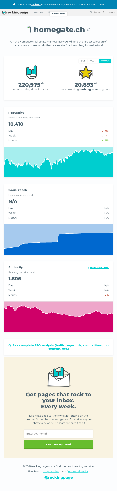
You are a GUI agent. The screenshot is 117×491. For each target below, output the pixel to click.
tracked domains (78, 471)
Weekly (93, 61)
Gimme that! (58, 14)
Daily (83, 61)
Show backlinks (99, 267)
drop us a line (51, 471)
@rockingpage (58, 477)
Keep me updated (58, 444)
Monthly (105, 61)
